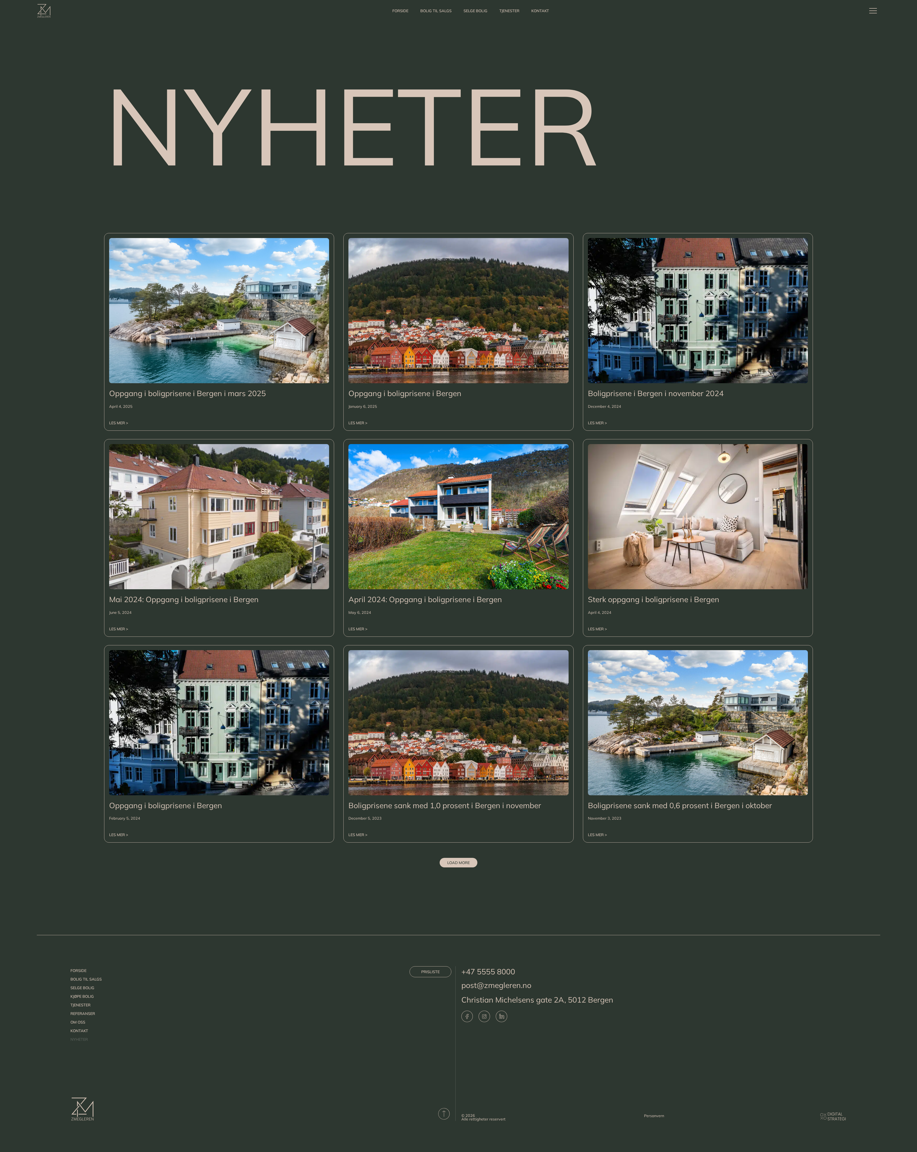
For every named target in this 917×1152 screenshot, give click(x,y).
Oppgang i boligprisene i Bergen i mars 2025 (187, 393)
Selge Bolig (475, 10)
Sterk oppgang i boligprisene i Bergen (653, 599)
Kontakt (540, 10)
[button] (458, 862)
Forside (400, 10)
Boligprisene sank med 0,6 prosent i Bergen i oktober (680, 805)
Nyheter (79, 1039)
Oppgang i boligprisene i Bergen (404, 393)
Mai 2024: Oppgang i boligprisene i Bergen (184, 599)
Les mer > (118, 422)
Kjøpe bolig (82, 996)
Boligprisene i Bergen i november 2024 (656, 393)
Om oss (77, 1022)
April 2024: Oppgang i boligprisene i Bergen (425, 599)
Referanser (82, 1013)
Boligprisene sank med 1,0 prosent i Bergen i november (444, 805)
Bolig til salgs (436, 10)
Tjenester (509, 10)
